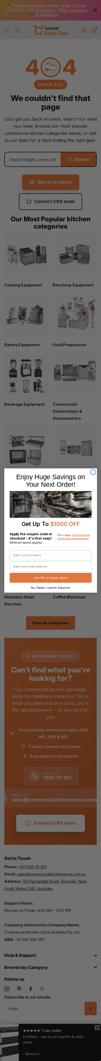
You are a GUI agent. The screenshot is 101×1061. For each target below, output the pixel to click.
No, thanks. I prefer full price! (50, 587)
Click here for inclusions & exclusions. (73, 537)
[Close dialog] (93, 472)
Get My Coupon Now (50, 578)
